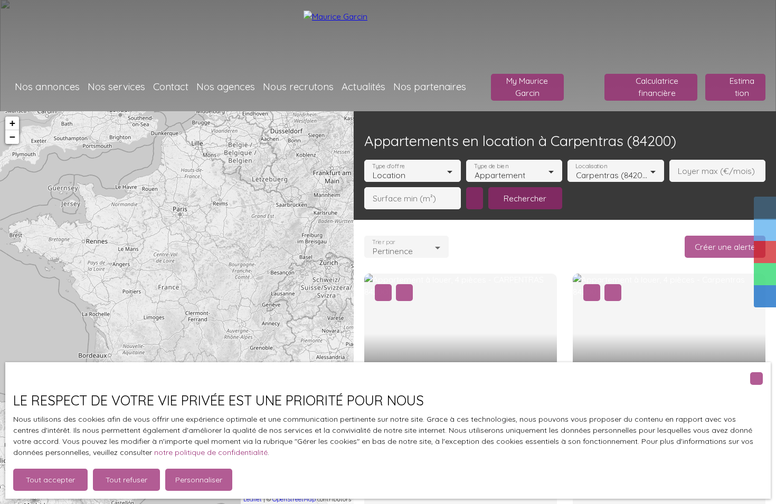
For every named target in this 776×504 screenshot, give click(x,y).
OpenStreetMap (294, 499)
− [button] (12, 136)
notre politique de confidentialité (211, 452)
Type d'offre (388, 166)
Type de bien (491, 166)
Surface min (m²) (404, 198)
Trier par (383, 242)
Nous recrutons (298, 86)
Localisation (591, 166)
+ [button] (12, 123)
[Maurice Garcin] (388, 31)
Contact (170, 86)
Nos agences (225, 86)
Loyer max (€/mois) (716, 171)
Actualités (363, 86)
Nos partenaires (429, 86)
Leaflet (252, 499)
